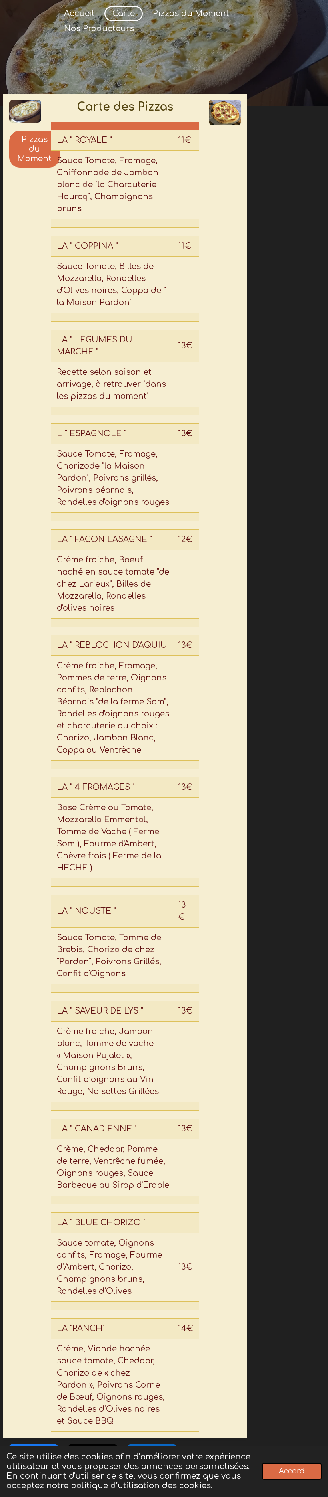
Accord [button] (292, 1471)
